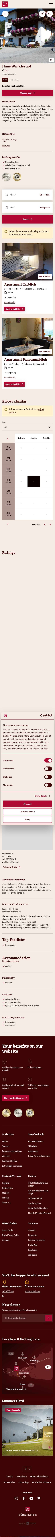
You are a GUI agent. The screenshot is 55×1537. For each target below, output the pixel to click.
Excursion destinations (12, 1151)
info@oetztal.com (32, 1291)
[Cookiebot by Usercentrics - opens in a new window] (40, 716)
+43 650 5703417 (9, 859)
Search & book (36, 1134)
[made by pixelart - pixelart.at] (28, 1524)
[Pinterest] (38, 1498)
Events (32, 1176)
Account (5, 1240)
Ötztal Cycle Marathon (38, 1208)
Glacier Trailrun (34, 1203)
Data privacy (21, 1476)
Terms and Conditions (39, 1476)
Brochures (32, 1250)
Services (33, 1223)
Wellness (6, 1156)
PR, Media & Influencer (42, 1482)
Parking (5, 1198)
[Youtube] (31, 1498)
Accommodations (35, 1141)
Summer (5, 1146)
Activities (8, 1134)
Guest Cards (7, 1230)
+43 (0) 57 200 (8, 1291)
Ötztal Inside (9, 1223)
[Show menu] (50, 4)
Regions (5, 1183)
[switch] (48, 768)
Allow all (27, 804)
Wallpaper (32, 1255)
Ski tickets (32, 1146)
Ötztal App (32, 1245)
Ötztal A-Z (6, 1203)
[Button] (48, 1318)
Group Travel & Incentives (39, 1156)
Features (6, 146)
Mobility (5, 1193)
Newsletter (33, 1235)
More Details (9, 302)
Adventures (33, 1151)
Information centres (36, 1240)
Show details (41, 796)
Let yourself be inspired (12, 1166)
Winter (5, 1141)
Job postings (23, 1482)
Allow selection (27, 812)
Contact (31, 1230)
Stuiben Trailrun (35, 1198)
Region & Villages (11, 1176)
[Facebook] (23, 1498)
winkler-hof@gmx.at (10, 862)
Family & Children (9, 1161)
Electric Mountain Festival (39, 1213)
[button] (27, 1469)
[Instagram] (16, 1498)
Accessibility (9, 1482)
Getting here (7, 1188)
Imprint (10, 1476)
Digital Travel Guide (10, 1235)
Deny (27, 819)
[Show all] (27, 279)
